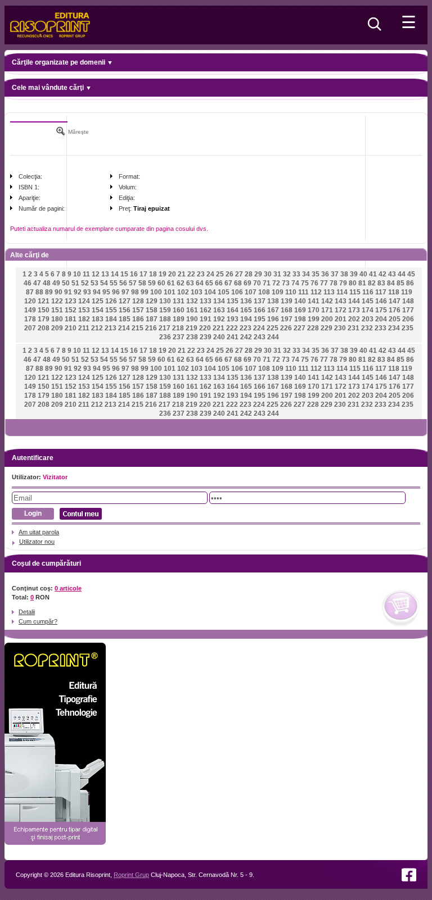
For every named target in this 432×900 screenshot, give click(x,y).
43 (392, 274)
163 (219, 310)
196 (273, 319)
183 (98, 319)
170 (314, 310)
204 (381, 319)
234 (394, 328)
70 (257, 283)
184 (111, 319)
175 (381, 310)
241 (232, 337)
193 (232, 319)
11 (86, 274)
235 (407, 328)
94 (97, 292)
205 (394, 319)
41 (373, 274)
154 (98, 310)
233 (380, 328)
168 (286, 310)
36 (325, 274)
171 (327, 310)
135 (232, 301)
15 (124, 274)
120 (30, 301)
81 (362, 283)
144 (354, 301)
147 (394, 301)
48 (47, 283)
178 (30, 319)
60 (161, 283)
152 (70, 310)
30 (268, 274)
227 (299, 328)
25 (220, 274)
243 (260, 337)
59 (152, 283)
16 (134, 274)
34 (306, 274)
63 (190, 283)
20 (172, 274)
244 (273, 337)
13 (105, 274)
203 (368, 319)
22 (191, 274)
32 (287, 274)
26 (229, 274)
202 (354, 319)
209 (57, 328)
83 (381, 283)
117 (380, 292)
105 (224, 292)
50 (66, 283)
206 (408, 319)
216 (151, 328)
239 (206, 337)
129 (152, 301)
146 (381, 301)
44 (402, 274)
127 (124, 301)
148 (408, 301)
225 (272, 328)
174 (368, 310)
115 (355, 292)
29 (258, 274)
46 (28, 283)
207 (30, 328)
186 (138, 319)
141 (314, 301)
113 (329, 292)
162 (206, 310)
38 (344, 274)
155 (111, 310)
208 (44, 328)
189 (178, 319)
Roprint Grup (131, 874)
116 (368, 292)
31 (277, 274)
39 (354, 274)
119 (406, 292)
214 (124, 328)
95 (106, 292)
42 (382, 274)
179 (44, 319)
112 (316, 292)
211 (83, 328)
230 (340, 328)
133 (206, 301)
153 (84, 310)
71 (267, 283)
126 (111, 301)
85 (400, 283)
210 (70, 328)
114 (342, 292)
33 (296, 274)
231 (353, 328)
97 (125, 292)
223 (245, 328)
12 (96, 274)
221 (218, 328)
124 (84, 301)
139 (286, 301)
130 (165, 301)
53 (94, 283)
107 (250, 292)
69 (247, 283)
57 (133, 283)
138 (273, 301)
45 (411, 274)
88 (39, 292)
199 (314, 319)
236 (165, 337)
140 (300, 301)
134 (219, 301)
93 (87, 292)
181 (70, 319)
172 (340, 310)
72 (276, 283)
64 (200, 283)
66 (219, 283)
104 (210, 292)
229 (326, 328)
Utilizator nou (37, 541)
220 (205, 328)
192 (219, 319)
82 (372, 283)
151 (57, 310)
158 (152, 310)
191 (206, 319)
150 (44, 310)
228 (313, 328)
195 (260, 319)
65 (209, 283)
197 (286, 319)
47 (37, 283)
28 (249, 274)
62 (180, 283)
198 (300, 319)
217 (164, 328)
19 (162, 274)
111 (303, 292)
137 (260, 301)
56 (123, 283)
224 (259, 328)
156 (124, 310)
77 (324, 283)
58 (142, 283)
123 (70, 301)
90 (58, 292)
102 (183, 292)
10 (77, 274)
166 (260, 310)
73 (286, 283)
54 (104, 283)
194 (246, 319)
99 (144, 292)
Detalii (27, 611)
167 (273, 310)
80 (353, 283)
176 (394, 310)
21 (182, 274)
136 (246, 301)
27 (239, 274)
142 (327, 301)
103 (196, 292)
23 (201, 274)
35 (316, 274)
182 (84, 319)
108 (264, 292)
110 (290, 292)
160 (178, 310)
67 (228, 283)
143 (340, 301)
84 (391, 283)
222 (232, 328)
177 (408, 310)
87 (30, 292)
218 (178, 328)
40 (363, 274)
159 (165, 310)
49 (56, 283)
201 (340, 319)
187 (152, 319)
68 (238, 283)
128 (138, 301)
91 (68, 292)
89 (49, 292)
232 (367, 328)
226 (286, 328)
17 (143, 274)
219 (191, 328)
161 (192, 310)
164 (232, 310)
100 (156, 292)
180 (57, 319)
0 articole (68, 588)
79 (343, 283)
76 (314, 283)
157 (138, 310)
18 (153, 274)
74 (295, 283)
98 (135, 292)
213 (110, 328)
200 (327, 319)
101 (170, 292)
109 (278, 292)
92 (78, 292)
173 (354, 310)
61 (171, 283)
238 (192, 337)
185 (124, 319)
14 (115, 274)
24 (210, 274)
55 (114, 283)
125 (98, 301)
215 (137, 328)
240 (219, 337)
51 (75, 283)
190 (192, 319)
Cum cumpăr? (38, 621)
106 (237, 292)
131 (178, 301)
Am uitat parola (39, 532)
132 (192, 301)
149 (30, 310)
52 (85, 283)
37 (335, 274)
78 (334, 283)
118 (393, 292)
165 (246, 310)
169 (300, 310)
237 (178, 337)
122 (57, 301)
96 (116, 292)
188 (165, 319)
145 (368, 301)
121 (44, 301)
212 (97, 328)
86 (410, 283)
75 (305, 283)
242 (246, 337)
